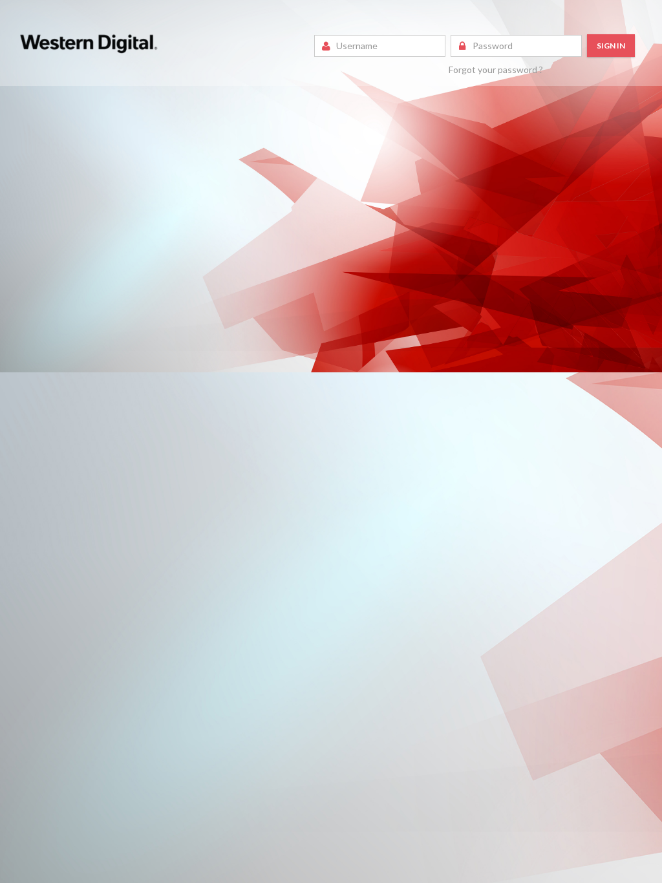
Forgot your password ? (496, 69)
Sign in (611, 45)
